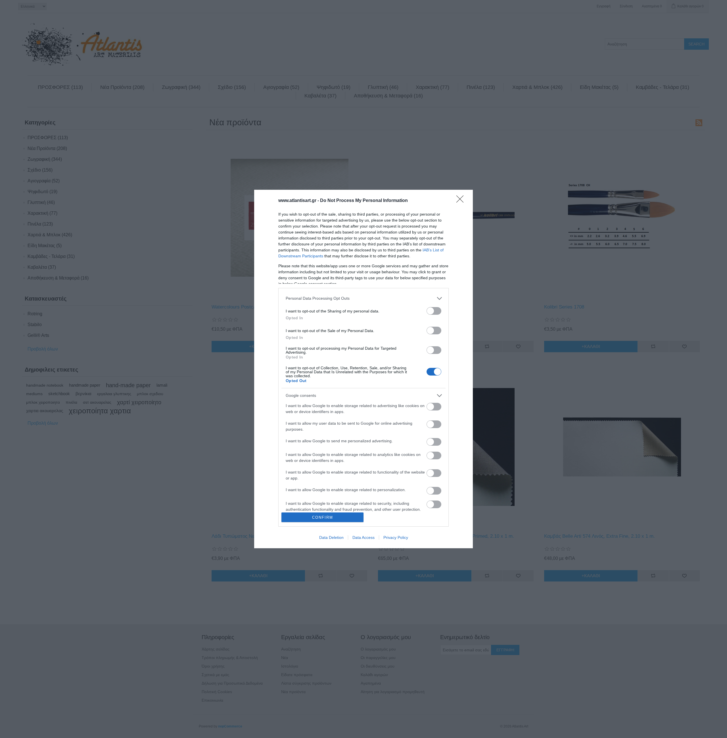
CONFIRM (322, 517)
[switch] (434, 311)
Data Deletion (331, 537)
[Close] (461, 200)
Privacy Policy (395, 537)
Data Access (363, 537)
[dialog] (363, 369)
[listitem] (363, 298)
